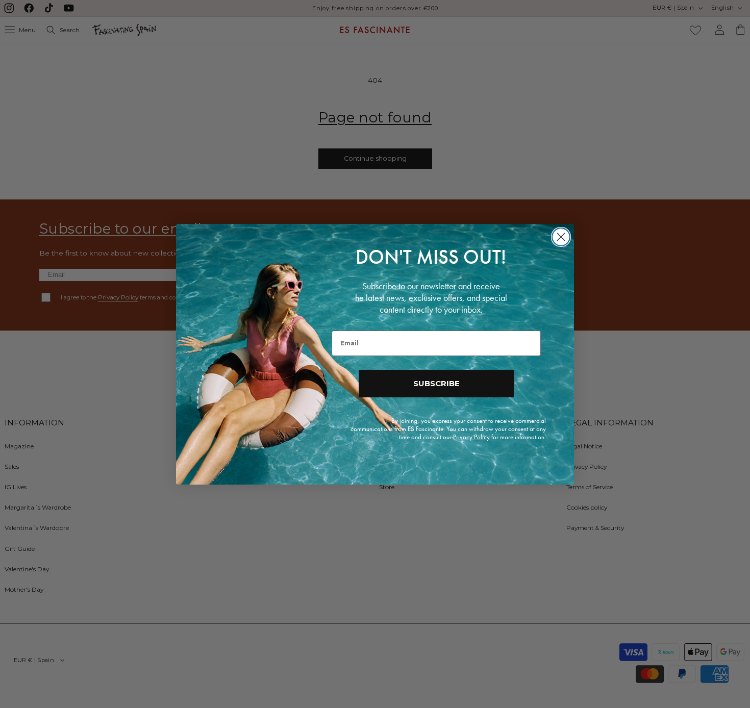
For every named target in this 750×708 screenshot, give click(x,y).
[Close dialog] (561, 237)
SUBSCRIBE (436, 383)
